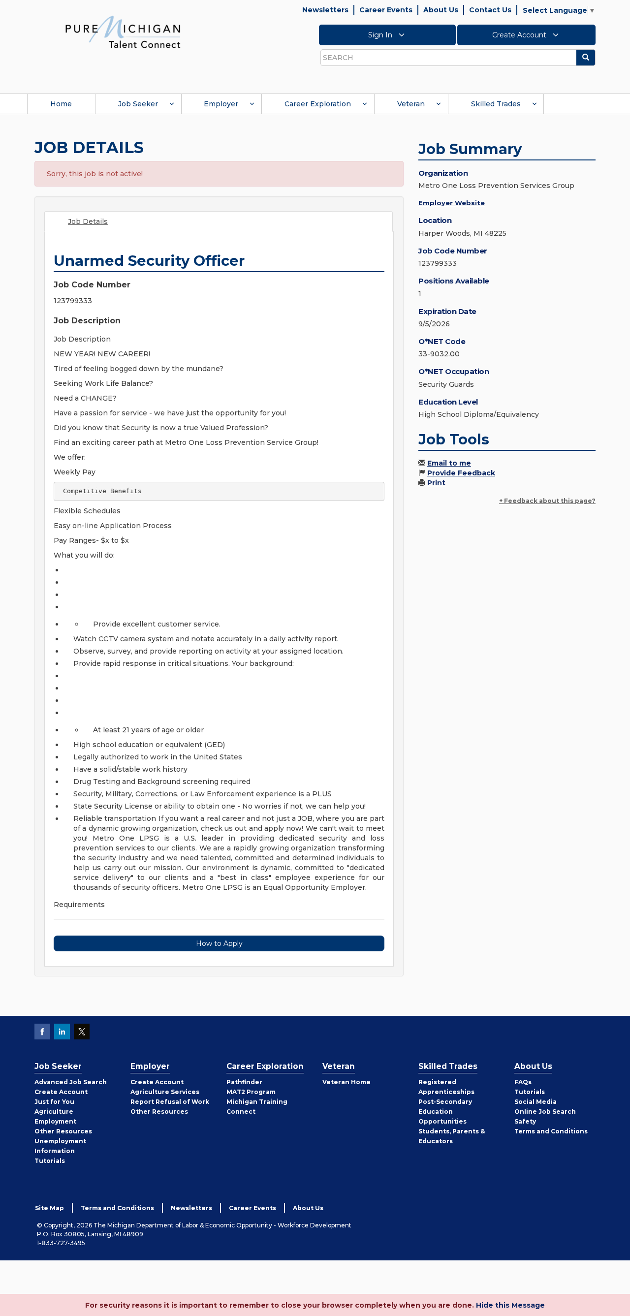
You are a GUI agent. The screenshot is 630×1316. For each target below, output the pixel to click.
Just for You (54, 1101)
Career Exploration (317, 103)
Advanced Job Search (70, 1082)
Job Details (88, 221)
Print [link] (436, 482)
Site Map (49, 1208)
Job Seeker (138, 103)
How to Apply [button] (219, 943)
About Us (440, 9)
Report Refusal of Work (169, 1101)
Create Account (520, 35)
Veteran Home (346, 1082)
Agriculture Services (164, 1092)
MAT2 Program (251, 1092)
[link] (123, 31)
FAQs (523, 1082)
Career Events (385, 9)
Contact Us (490, 9)
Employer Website (451, 203)
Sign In (381, 35)
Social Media (535, 1101)
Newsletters (325, 9)
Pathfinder (244, 1082)
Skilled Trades (496, 103)
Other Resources (63, 1131)
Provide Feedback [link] (461, 473)
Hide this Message (510, 1305)
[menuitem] (61, 104)
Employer (221, 103)
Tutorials (49, 1160)
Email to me (449, 463)
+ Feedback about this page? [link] (547, 500)
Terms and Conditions (551, 1131)
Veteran (411, 103)
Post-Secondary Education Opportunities (445, 1111)
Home (61, 103)
